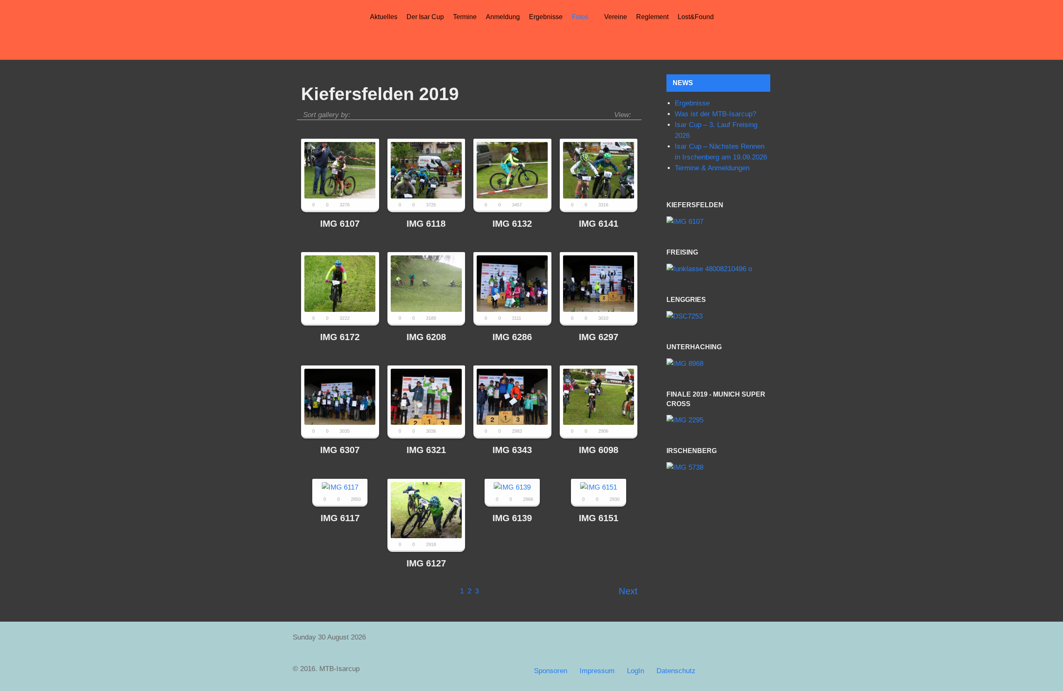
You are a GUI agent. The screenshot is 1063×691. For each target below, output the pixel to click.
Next (628, 591)
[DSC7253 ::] (718, 316)
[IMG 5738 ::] (718, 467)
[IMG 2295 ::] (718, 420)
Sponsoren (550, 671)
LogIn (635, 671)
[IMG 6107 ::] (718, 222)
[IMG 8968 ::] (718, 364)
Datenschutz (676, 671)
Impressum (597, 671)
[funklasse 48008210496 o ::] (718, 269)
